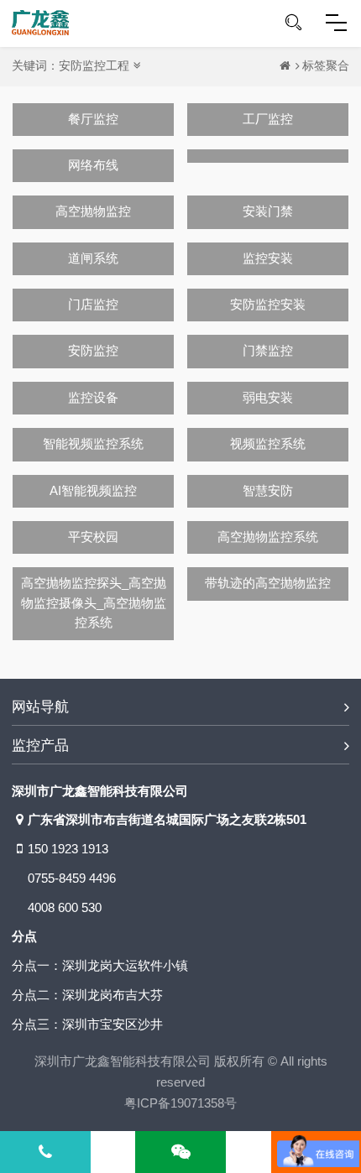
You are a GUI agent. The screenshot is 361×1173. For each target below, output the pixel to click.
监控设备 (93, 397)
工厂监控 (268, 119)
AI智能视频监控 (93, 491)
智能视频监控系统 (93, 444)
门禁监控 (268, 350)
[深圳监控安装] (40, 22)
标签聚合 (325, 66)
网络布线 (93, 165)
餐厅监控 (93, 119)
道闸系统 (93, 258)
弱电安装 (268, 397)
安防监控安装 (268, 304)
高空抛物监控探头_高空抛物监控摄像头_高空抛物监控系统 (93, 602)
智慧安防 (268, 491)
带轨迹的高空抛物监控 (268, 583)
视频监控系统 (268, 444)
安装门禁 (268, 211)
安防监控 (93, 350)
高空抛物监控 (93, 211)
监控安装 (268, 258)
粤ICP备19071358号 (180, 1103)
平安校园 (93, 537)
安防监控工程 (94, 66)
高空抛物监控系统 (267, 537)
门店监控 (93, 304)
